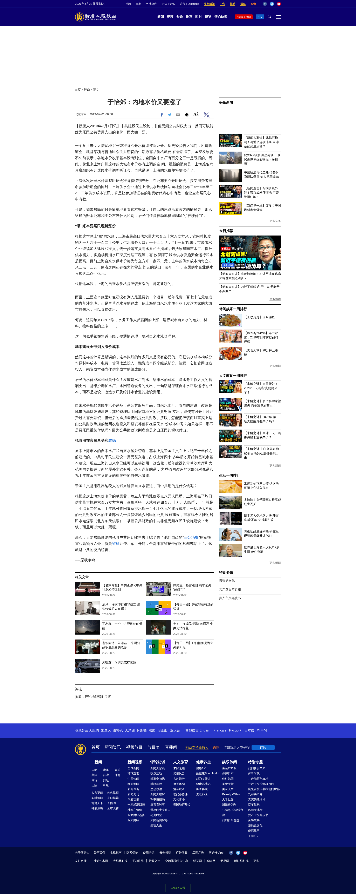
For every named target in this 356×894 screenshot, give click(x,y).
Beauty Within (231, 794)
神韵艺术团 (101, 860)
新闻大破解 (157, 794)
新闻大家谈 (157, 768)
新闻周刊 (133, 794)
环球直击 (133, 773)
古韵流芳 (179, 778)
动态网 (211, 860)
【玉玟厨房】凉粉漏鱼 (259, 317)
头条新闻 (226, 102)
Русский (235, 730)
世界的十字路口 (160, 810)
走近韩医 (202, 794)
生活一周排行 (229, 475)
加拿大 (106, 730)
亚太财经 (133, 820)
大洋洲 (130, 730)
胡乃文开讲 (203, 778)
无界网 (224, 860)
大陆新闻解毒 (159, 820)
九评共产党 (255, 794)
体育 (118, 775)
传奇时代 (254, 773)
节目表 (154, 747)
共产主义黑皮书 (230, 598)
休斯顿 (142, 730)
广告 (222, 3)
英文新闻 (209, 3)
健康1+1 (201, 768)
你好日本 (228, 773)
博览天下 (97, 803)
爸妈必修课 (180, 794)
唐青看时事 (157, 804)
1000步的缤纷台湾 (232, 812)
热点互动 (156, 773)
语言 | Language (189, 3)
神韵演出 (97, 808)
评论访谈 (220, 16)
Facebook (265, 4)
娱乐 (118, 770)
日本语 (249, 730)
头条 (179, 16)
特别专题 (226, 573)
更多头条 (275, 221)
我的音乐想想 (230, 820)
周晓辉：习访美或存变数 (119, 662)
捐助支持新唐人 (196, 747)
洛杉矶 (118, 730)
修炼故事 (254, 830)
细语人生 (156, 825)
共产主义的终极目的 (261, 784)
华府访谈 (133, 799)
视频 (170, 16)
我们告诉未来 (256, 768)
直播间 (171, 747)
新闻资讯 (113, 747)
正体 (164, 3)
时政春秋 (156, 784)
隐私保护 (132, 852)
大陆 (94, 785)
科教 (106, 785)
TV (260, 16)
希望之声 (154, 860)
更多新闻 (275, 365)
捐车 (243, 3)
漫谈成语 (179, 789)
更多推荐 (275, 299)
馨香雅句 (179, 784)
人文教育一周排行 (233, 376)
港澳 (106, 770)
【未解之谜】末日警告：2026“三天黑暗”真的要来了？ (261, 388)
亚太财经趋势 (136, 815)
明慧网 (197, 860)
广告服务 (181, 852)
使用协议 (149, 852)
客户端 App (216, 852)
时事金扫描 (157, 778)
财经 (106, 780)
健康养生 (203, 762)
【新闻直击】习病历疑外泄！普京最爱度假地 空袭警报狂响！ (261, 192)
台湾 (106, 775)
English (205, 730)
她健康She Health (207, 773)
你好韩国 (228, 778)
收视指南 (116, 852)
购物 (253, 3)
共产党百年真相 (230, 589)
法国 (152, 730)
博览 (208, 16)
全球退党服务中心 (176, 860)
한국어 (262, 730)
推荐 (189, 16)
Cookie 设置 (178, 887)
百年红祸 (254, 804)
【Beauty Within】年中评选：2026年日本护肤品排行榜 (261, 337)
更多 (256, 860)
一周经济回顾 (136, 804)
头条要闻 (97, 792)
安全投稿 (165, 852)
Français (219, 730)
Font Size (196, 114)
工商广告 (254, 835)
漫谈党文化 (227, 580)
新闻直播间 (244, 16)
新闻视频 (135, 762)
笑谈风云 (179, 773)
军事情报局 (157, 799)
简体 (172, 3)
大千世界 (228, 799)
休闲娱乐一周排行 (233, 309)
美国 (94, 775)
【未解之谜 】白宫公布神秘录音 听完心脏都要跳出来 (261, 453)
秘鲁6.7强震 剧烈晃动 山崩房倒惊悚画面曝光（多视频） (262, 159)
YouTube (279, 4)
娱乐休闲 (229, 762)
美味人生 (228, 789)
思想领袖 (156, 789)
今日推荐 (226, 231)
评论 (87, 89)
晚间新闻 (133, 784)
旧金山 (162, 730)
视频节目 (134, 747)
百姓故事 (254, 820)
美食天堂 (228, 784)
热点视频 (113, 792)
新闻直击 (133, 789)
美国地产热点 (182, 804)
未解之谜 (179, 768)
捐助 (232, 3)
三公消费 (191, 537)
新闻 (160, 16)
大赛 (138, 3)
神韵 (128, 3)
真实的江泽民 (256, 799)
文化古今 (179, 799)
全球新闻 (133, 768)
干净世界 (138, 860)
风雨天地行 (255, 810)
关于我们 (99, 852)
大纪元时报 (120, 860)
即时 (198, 16)
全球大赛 (113, 808)
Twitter (272, 4)
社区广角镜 (135, 810)
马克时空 (156, 815)
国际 (94, 770)
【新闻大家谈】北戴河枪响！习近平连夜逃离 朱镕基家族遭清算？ (261, 142)
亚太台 (175, 730)
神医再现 (202, 789)
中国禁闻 (133, 778)
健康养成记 (203, 784)
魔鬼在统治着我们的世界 (264, 789)
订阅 (263, 747)
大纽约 (94, 730)
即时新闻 (97, 798)
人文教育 (180, 762)
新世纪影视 (241, 860)
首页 (78, 89)
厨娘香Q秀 (229, 804)
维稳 (112, 440)
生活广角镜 (229, 768)
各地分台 (151, 3)
